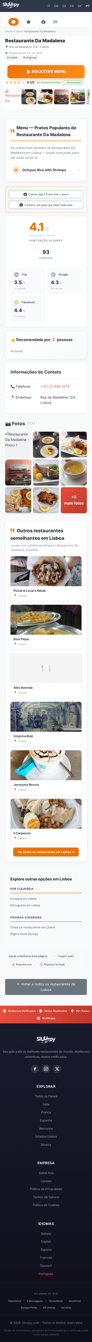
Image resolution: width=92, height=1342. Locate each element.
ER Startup (49, 1307)
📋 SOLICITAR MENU (46, 71)
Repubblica (14, 1300)
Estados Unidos (46, 1136)
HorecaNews (56, 1300)
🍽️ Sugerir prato (64, 956)
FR (72, 6)
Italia (46, 1104)
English (46, 1241)
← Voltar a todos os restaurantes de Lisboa (46, 987)
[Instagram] (46, 1069)
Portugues (46, 1274)
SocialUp (66, 1307)
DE (80, 6)
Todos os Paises (46, 1096)
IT (49, 6)
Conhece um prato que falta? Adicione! (49, 205)
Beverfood (74, 1300)
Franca (46, 1112)
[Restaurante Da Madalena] (12, 96)
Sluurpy (46, 1144)
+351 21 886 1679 (55, 386)
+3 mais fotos (74, 500)
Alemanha (46, 1128)
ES (64, 6)
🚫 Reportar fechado (52, 964)
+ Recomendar (73, 82)
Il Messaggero (35, 1300)
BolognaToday (29, 1307)
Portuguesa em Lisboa (25, 905)
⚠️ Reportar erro (22, 964)
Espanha (46, 1120)
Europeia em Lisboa (23, 898)
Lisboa (18, 31)
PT (87, 6)
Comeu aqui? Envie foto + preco (49, 194)
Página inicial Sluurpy (24, 934)
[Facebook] (35, 1069)
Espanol (46, 1249)
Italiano (46, 1233)
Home (8, 31)
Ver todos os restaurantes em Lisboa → (46, 852)
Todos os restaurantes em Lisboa (32, 927)
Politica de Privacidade (46, 1189)
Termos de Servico (46, 1197)
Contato (46, 1181)
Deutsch (46, 1265)
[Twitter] (57, 1069)
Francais (46, 1257)
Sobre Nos (46, 1173)
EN (56, 6)
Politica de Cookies (46, 1205)
